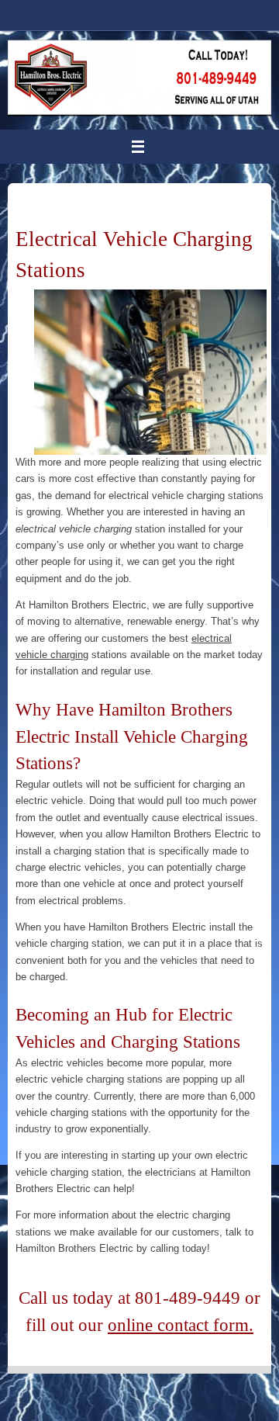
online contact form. (180, 1325)
